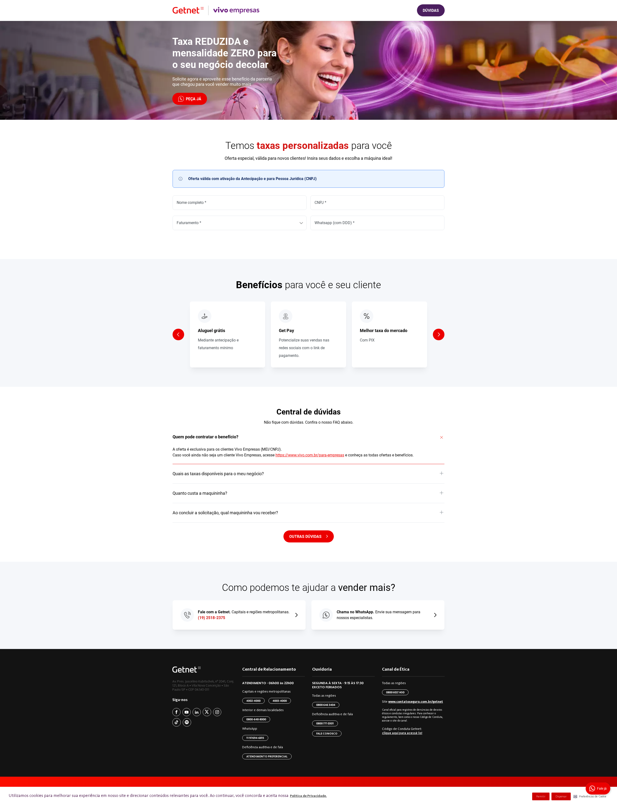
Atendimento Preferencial (267, 756)
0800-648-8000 (256, 719)
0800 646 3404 (325, 705)
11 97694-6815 (255, 738)
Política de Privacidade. (308, 796)
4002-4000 (253, 700)
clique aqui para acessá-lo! (402, 733)
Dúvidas (431, 10)
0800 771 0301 (325, 723)
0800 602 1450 (395, 692)
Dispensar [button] (561, 796)
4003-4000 (280, 700)
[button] (590, 796)
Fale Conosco (326, 733)
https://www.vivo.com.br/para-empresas (309, 455)
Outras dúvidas (305, 536)
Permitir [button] (540, 796)
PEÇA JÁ (193, 99)
